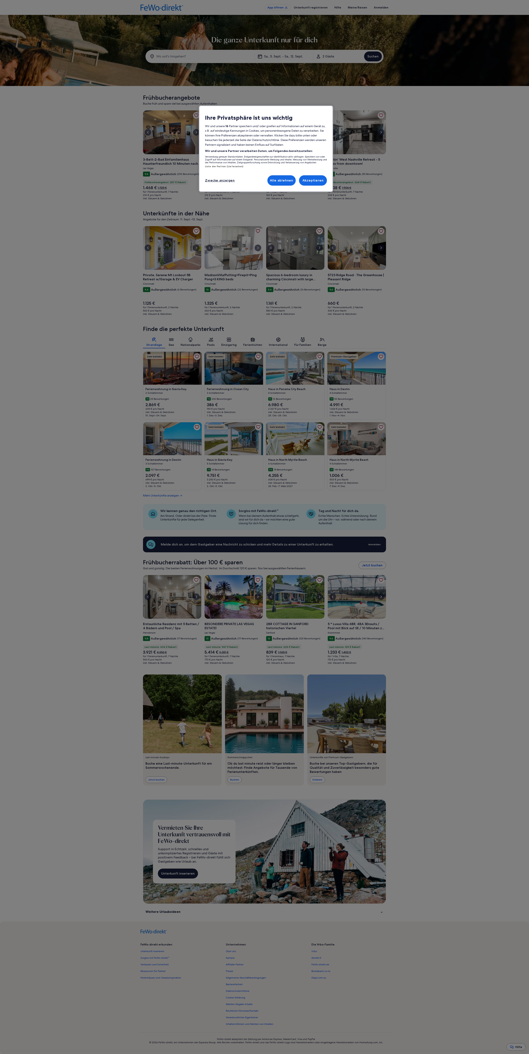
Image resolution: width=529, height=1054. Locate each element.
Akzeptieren (313, 180)
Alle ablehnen (281, 180)
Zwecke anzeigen (220, 180)
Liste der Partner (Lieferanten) (224, 166)
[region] (266, 148)
